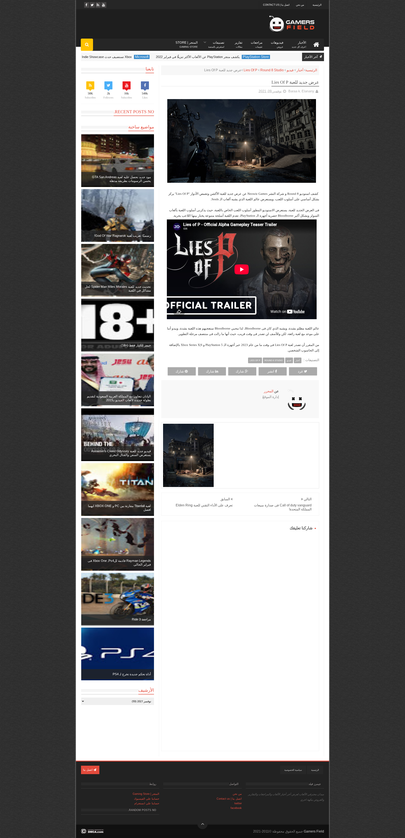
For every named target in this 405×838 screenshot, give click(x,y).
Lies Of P (250, 70)
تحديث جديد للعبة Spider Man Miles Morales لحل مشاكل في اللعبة (118, 288)
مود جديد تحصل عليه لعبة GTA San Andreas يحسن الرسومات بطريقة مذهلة (121, 179)
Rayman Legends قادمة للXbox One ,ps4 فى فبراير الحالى (119, 562)
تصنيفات (216, 43)
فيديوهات (277, 43)
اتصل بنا (88, 769)
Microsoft (160, 57)
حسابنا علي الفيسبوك (146, 798)
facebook (236, 808)
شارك (240, 371)
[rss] (98, 5)
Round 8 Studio (272, 70)
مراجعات (256, 43)
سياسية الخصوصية (293, 770)
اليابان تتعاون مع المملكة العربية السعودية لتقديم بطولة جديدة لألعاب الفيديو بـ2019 (119, 398)
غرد (300, 371)
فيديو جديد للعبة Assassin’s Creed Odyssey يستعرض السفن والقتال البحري (121, 453)
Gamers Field (314, 831)
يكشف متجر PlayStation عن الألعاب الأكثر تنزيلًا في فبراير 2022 (216, 57)
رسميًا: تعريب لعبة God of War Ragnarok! (122, 235)
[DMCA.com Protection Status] (92, 832)
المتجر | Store (187, 43)
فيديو (290, 70)
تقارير (238, 43)
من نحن (300, 4)
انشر (270, 371)
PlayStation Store (274, 57)
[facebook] (86, 5)
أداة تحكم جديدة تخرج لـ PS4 (132, 674)
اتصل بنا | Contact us (276, 4)
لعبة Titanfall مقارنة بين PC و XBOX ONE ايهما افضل (119, 507)
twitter (238, 803)
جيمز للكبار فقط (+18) (136, 345)
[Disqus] (240, 584)
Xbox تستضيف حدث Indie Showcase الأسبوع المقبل (115, 57)
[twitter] (92, 5)
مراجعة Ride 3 (141, 619)
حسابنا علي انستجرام (146, 803)
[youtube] (103, 5)
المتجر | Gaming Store (146, 793)
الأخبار (299, 43)
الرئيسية (317, 4)
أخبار (300, 70)
